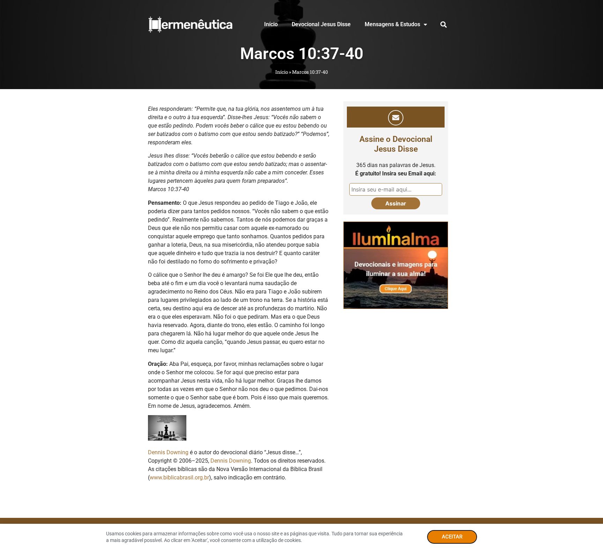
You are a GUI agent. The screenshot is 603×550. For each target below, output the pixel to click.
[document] (301, 275)
